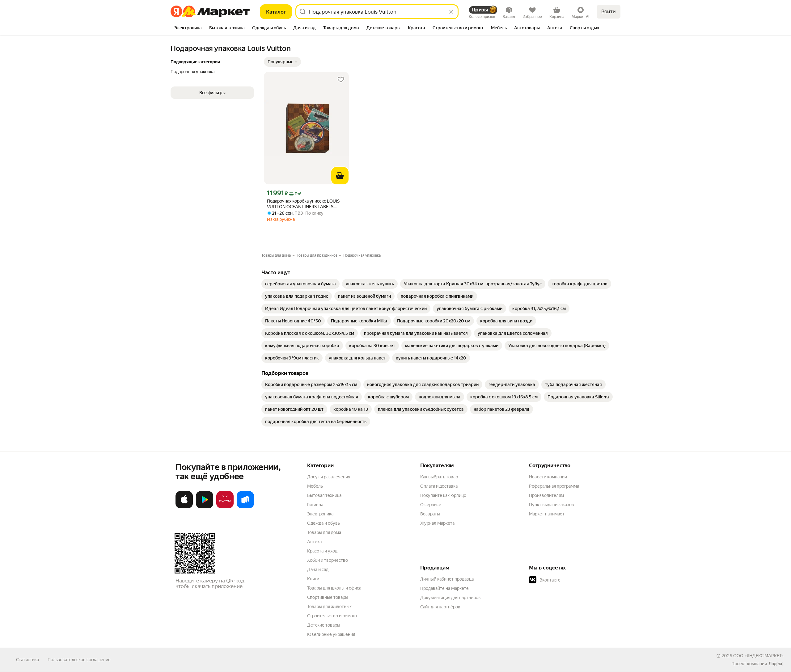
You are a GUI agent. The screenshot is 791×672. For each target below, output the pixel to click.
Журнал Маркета (437, 523)
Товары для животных (329, 606)
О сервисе (430, 504)
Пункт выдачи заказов (551, 504)
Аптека (314, 541)
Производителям (546, 495)
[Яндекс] (776, 663)
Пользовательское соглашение (79, 659)
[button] (282, 62)
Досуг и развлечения (328, 476)
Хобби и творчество (327, 560)
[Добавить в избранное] (340, 79)
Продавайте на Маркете (444, 588)
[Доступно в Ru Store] (245, 507)
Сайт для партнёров (440, 606)
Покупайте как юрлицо (443, 495)
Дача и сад (317, 569)
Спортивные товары (327, 597)
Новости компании (548, 476)
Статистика (27, 659)
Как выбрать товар (439, 476)
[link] (300, 284)
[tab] (188, 28)
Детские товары (323, 625)
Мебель (315, 486)
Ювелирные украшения (331, 634)
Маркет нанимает (547, 513)
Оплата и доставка (439, 486)
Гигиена (315, 504)
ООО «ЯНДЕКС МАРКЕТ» (758, 655)
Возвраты (430, 513)
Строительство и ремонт (332, 615)
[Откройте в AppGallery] (225, 507)
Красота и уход (322, 550)
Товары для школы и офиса (334, 588)
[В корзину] (340, 175)
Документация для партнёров (450, 597)
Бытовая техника (324, 495)
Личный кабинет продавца (447, 579)
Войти (608, 12)
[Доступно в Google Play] (204, 507)
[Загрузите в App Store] (184, 507)
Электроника (320, 513)
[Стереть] (451, 11)
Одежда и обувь (323, 523)
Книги (313, 578)
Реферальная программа (554, 486)
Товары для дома (324, 532)
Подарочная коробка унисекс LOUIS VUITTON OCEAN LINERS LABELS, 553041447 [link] (303, 204)
